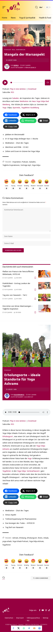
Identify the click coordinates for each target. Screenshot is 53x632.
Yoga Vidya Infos (19, 395)
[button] (4, 7)
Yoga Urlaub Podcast (20, 541)
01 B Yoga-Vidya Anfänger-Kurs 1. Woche (21, 138)
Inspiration (16, 162)
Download (32, 89)
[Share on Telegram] (29, 628)
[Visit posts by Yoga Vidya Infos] (6, 395)
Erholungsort (7, 436)
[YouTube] (42, 610)
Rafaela (16, 65)
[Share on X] (18, 628)
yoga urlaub (7, 541)
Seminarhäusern (33, 471)
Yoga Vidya (36, 165)
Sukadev (15, 98)
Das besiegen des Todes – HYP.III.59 (20, 523)
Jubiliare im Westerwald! (14, 134)
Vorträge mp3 (26, 165)
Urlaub (45, 538)
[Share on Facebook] (13, 628)
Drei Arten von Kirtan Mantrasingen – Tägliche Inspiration (17, 307)
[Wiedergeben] (5, 82)
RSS (12, 92)
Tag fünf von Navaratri (14, 527)
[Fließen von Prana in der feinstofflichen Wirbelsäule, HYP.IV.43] (44, 274)
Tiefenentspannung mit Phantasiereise (20, 519)
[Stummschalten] (48, 82)
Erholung (22, 538)
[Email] (34, 628)
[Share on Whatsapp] (23, 628)
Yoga (4, 107)
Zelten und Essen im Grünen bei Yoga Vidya (22, 151)
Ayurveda (16, 107)
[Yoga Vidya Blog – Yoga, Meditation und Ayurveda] (5, 610)
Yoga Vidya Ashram (36, 541)
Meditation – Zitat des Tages (17, 143)
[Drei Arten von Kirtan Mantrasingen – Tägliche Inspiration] (44, 308)
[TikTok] (49, 610)
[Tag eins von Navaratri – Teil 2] (44, 297)
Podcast (7, 49)
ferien (40, 538)
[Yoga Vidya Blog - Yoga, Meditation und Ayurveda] (13, 7)
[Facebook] (39, 610)
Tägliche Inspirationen (11, 165)
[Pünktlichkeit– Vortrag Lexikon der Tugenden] (44, 285)
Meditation (24, 101)
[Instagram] (46, 610)
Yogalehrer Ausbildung (30, 107)
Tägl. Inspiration (18, 49)
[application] (26, 82)
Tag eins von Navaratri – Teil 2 (14, 295)
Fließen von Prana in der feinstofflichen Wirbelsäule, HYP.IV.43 (18, 272)
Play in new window (18, 89)
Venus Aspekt (10, 514)
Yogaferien (6, 471)
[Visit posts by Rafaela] (6, 66)
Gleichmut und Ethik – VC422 (16, 147)
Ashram (15, 538)
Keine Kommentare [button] (41, 578)
